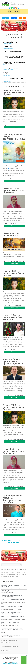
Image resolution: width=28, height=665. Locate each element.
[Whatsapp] (12, 8)
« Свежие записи (6, 540)
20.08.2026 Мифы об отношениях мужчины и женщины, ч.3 (12, 41)
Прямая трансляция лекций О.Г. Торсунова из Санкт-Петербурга (13, 498)
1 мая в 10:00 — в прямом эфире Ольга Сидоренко (13, 451)
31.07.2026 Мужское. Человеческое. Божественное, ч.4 (13, 79)
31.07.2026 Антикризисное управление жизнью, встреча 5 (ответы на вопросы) (12, 628)
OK (23, 660)
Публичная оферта (5, 642)
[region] (14, 659)
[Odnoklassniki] (16, 8)
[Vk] (14, 8)
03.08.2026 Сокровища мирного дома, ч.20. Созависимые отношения (13, 73)
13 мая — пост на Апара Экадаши (11, 234)
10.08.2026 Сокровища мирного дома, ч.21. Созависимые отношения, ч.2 (13, 57)
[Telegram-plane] (9, 8)
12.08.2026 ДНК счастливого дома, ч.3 (13, 51)
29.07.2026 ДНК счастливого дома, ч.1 (11, 635)
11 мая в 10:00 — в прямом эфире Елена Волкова (13, 273)
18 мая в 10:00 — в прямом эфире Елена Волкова (13, 92)
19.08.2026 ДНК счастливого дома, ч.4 (13, 47)
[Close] (26, 655)
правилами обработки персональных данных (10, 663)
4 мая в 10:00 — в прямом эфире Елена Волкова (13, 407)
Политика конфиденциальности (9, 640)
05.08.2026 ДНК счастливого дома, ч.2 (13, 68)
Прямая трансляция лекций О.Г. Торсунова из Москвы (14, 136)
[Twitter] (18, 8)
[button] (14, 11)
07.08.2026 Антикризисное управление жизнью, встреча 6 (14, 62)
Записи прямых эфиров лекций (14, 35)
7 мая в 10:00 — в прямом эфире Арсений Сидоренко (13, 361)
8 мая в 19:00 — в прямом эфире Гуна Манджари (12, 317)
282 (9, 542)
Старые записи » (15, 542)
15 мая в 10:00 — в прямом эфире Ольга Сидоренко (13, 190)
